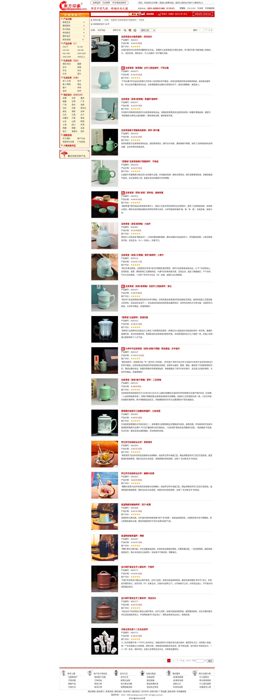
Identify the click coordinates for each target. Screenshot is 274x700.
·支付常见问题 (126, 684)
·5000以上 (81, 57)
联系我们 (127, 691)
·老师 (64, 91)
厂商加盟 (162, 691)
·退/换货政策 (178, 677)
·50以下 (65, 47)
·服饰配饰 (73, 26)
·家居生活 (73, 22)
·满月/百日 (66, 64)
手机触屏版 (210, 8)
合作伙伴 (145, 691)
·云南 (82, 128)
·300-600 (80, 50)
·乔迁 (79, 71)
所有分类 (97, 20)
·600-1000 (66, 53)
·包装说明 (150, 677)
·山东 (64, 121)
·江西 (73, 115)
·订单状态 (98, 680)
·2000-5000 (66, 57)
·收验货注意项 (152, 687)
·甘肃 (73, 101)
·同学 (79, 91)
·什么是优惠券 (205, 684)
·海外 (82, 131)
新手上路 (71, 674)
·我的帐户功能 (100, 677)
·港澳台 (74, 131)
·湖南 (73, 111)
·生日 (64, 67)
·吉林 (82, 111)
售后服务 (176, 674)
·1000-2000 (81, 53)
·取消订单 (98, 687)
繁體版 (182, 8)
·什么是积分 (204, 677)
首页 (178, 3)
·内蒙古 (65, 118)
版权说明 (171, 691)
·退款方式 (177, 684)
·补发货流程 (178, 687)
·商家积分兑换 (68, 142)
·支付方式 (124, 677)
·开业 (64, 71)
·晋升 (79, 74)
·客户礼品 (81, 138)
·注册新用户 (73, 677)
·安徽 (64, 98)
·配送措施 (150, 680)
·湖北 (64, 111)
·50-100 (80, 47)
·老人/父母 (66, 81)
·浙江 (64, 131)
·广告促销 (81, 142)
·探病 (79, 67)
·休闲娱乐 (73, 33)
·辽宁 (82, 115)
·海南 (82, 105)
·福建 (64, 101)
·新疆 (73, 128)
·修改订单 (98, 684)
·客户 (64, 88)
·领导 (79, 88)
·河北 (64, 108)
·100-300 (65, 50)
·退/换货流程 (178, 680)
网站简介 (100, 691)
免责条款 (109, 691)
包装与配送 (151, 674)
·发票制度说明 (126, 687)
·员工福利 (66, 138)
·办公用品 (73, 29)
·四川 (73, 125)
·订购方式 (72, 687)
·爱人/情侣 (66, 84)
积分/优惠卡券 (205, 674)
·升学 (64, 74)
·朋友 (79, 84)
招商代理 (154, 691)
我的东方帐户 (187, 3)
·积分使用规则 (205, 680)
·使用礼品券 (125, 680)
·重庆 (82, 98)
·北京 (73, 98)
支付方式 (124, 674)
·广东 (82, 101)
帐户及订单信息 (100, 674)
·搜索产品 (72, 684)
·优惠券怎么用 (205, 687)
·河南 (73, 108)
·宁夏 (73, 118)
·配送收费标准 (152, 684)
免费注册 (169, 3)
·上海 (64, 125)
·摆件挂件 (73, 36)
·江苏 (64, 115)
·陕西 (82, 121)
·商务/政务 (72, 40)
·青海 (82, 118)
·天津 (82, 125)
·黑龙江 (83, 108)
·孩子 (79, 81)
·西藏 (64, 128)
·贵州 (73, 105)
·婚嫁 (79, 64)
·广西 (64, 105)
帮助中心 (198, 3)
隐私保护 (118, 691)
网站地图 (91, 691)
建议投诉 (136, 691)
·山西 (73, 121)
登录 (162, 3)
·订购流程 (72, 680)
